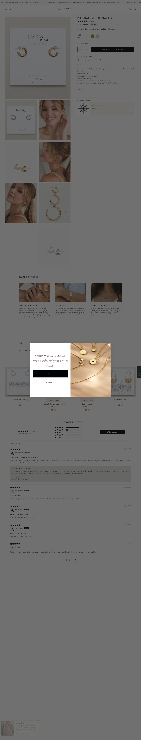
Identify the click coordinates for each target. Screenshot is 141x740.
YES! (50, 374)
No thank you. (50, 382)
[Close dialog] (109, 345)
